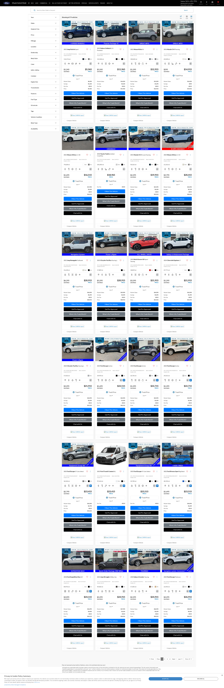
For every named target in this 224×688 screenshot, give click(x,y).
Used (36, 3)
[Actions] (90, 49)
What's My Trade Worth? (77, 103)
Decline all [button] (200, 679)
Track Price (79, 76)
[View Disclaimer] (79, 63)
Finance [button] (102, 3)
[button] (92, 33)
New (32, 3)
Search (186, 10)
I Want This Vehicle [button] (77, 93)
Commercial (43, 3)
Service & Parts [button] (94, 3)
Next (174, 659)
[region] (78, 85)
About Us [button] (109, 3)
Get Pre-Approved (78, 98)
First (152, 659)
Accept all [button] (165, 679)
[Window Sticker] (124, 380)
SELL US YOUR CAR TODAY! (59, 3)
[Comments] (90, 63)
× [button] (222, 675)
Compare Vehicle (71, 120)
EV (49, 3)
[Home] (29, 3)
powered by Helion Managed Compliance (15, 685)
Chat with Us (77, 107)
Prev (158, 659)
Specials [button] (84, 3)
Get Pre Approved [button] (74, 3)
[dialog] (112, 680)
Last (179, 659)
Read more (37, 682)
